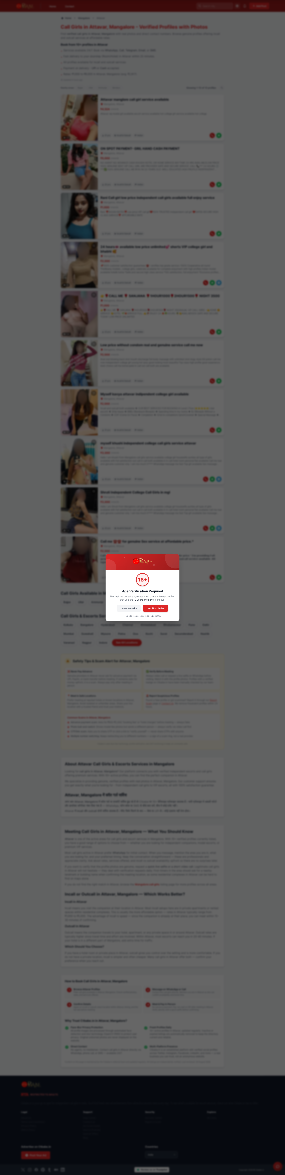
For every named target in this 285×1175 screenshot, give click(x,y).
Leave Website (129, 608)
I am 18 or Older (155, 608)
